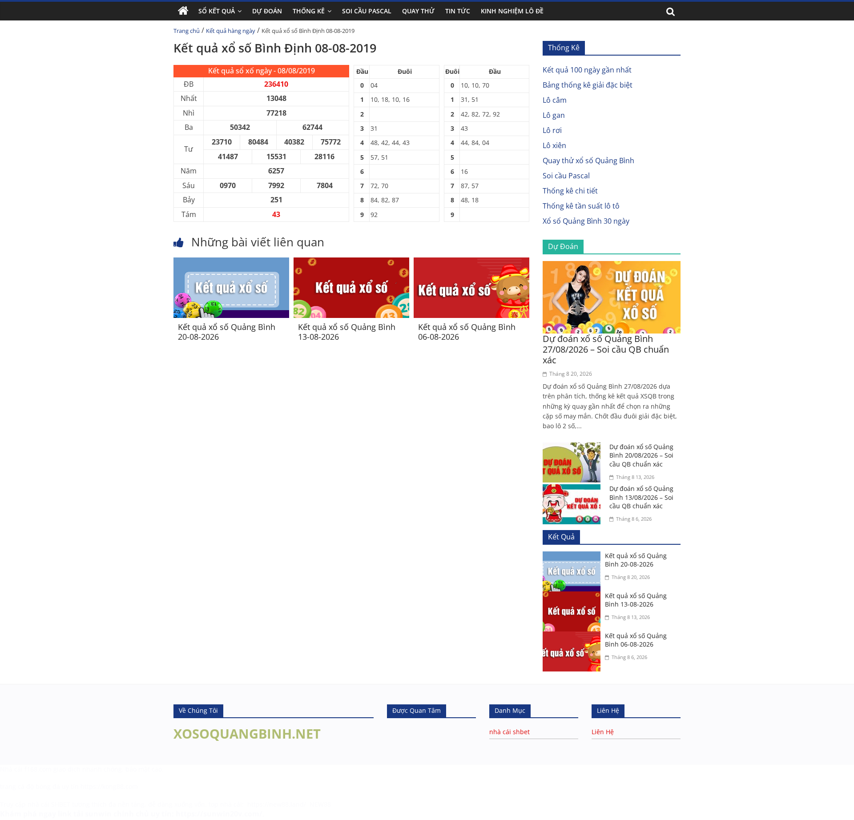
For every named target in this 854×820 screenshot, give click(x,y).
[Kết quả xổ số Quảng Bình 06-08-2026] (471, 263)
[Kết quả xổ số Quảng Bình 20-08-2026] (231, 263)
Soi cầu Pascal (566, 176)
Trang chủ (186, 31)
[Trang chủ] (183, 11)
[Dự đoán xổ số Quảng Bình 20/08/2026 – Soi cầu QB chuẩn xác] (574, 448)
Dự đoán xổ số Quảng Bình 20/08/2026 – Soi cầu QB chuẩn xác (641, 455)
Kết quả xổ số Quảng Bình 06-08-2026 (467, 332)
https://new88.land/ (276, 804)
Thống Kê (309, 11)
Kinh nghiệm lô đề (512, 11)
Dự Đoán (267, 11)
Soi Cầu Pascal (366, 11)
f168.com (38, 769)
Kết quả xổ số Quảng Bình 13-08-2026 (346, 332)
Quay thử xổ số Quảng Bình (588, 160)
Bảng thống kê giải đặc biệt (587, 85)
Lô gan (554, 115)
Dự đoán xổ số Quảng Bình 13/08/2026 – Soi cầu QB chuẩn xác (641, 497)
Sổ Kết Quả (216, 11)
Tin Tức (457, 11)
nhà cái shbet (509, 732)
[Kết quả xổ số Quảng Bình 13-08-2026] (351, 263)
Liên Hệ (603, 732)
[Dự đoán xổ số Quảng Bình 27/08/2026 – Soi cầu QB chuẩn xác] (612, 266)
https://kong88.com (109, 786)
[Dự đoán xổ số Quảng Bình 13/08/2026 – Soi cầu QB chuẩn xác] (574, 489)
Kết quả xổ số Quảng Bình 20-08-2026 (226, 332)
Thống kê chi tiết (570, 191)
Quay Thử (418, 11)
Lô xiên (554, 145)
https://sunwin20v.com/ (219, 814)
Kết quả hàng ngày (230, 31)
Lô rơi (552, 130)
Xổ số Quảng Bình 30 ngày (586, 221)
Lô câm (555, 100)
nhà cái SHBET (49, 804)
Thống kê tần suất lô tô (581, 206)
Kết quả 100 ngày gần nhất (587, 70)
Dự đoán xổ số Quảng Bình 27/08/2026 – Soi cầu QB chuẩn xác (606, 349)
